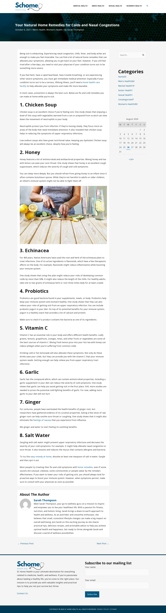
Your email (90, 580)
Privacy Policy (103, 609)
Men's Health (39, 29)
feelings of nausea (42, 420)
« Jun (131, 159)
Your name (90, 567)
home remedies (85, 467)
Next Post (103, 543)
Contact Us (22, 593)
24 (120, 147)
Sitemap (113, 609)
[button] (147, 6)
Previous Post (26, 543)
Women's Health (54, 29)
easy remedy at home (41, 456)
